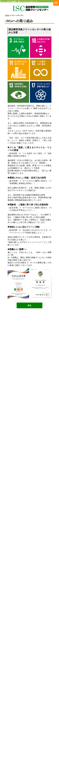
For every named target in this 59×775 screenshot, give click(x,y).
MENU (56, 3)
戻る (29, 305)
